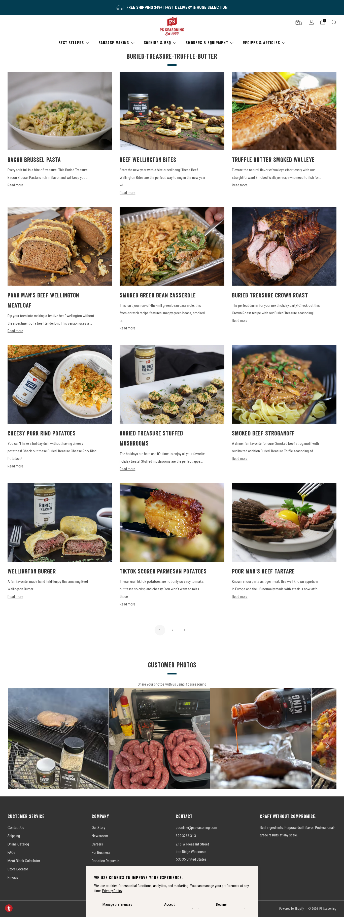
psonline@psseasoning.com (196, 827)
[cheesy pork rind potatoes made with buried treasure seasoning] (60, 384)
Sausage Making (113, 42)
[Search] (333, 22)
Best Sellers (71, 42)
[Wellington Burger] (60, 522)
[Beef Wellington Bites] (172, 111)
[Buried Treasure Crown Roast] (284, 246)
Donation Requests (106, 861)
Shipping (14, 836)
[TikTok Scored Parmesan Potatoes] (172, 522)
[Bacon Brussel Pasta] (60, 111)
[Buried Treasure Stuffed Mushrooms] (172, 384)
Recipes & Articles (261, 42)
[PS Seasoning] (172, 26)
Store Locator (18, 869)
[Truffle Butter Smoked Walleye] (284, 111)
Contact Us (16, 827)
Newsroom (100, 836)
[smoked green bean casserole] (172, 246)
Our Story (98, 827)
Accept (169, 904)
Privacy (13, 877)
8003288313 (186, 836)
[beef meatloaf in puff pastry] (60, 246)
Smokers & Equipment (207, 42)
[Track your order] (298, 21)
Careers (97, 844)
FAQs (11, 852)
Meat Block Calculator (24, 861)
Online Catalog (18, 844)
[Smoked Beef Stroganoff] (284, 384)
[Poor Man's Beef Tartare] (284, 522)
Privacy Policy (112, 891)
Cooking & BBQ (157, 42)
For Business (101, 852)
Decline (221, 904)
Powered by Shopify (291, 908)
